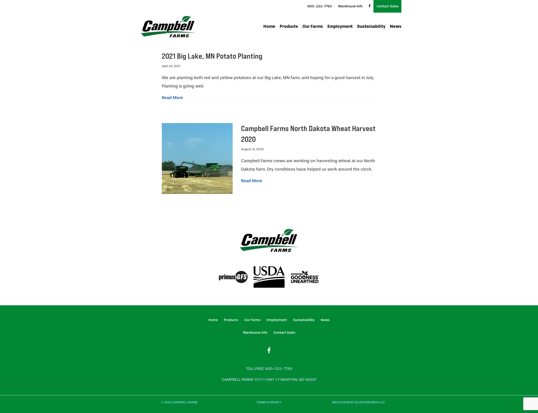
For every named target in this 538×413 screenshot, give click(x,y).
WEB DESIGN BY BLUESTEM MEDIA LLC (358, 402)
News (395, 26)
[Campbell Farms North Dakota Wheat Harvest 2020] (197, 158)
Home (269, 26)
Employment (340, 26)
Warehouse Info (350, 6)
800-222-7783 (319, 6)
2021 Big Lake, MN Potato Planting (212, 56)
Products (289, 26)
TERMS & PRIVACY (268, 402)
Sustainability (371, 26)
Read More (172, 97)
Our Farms (312, 26)
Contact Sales (387, 6)
